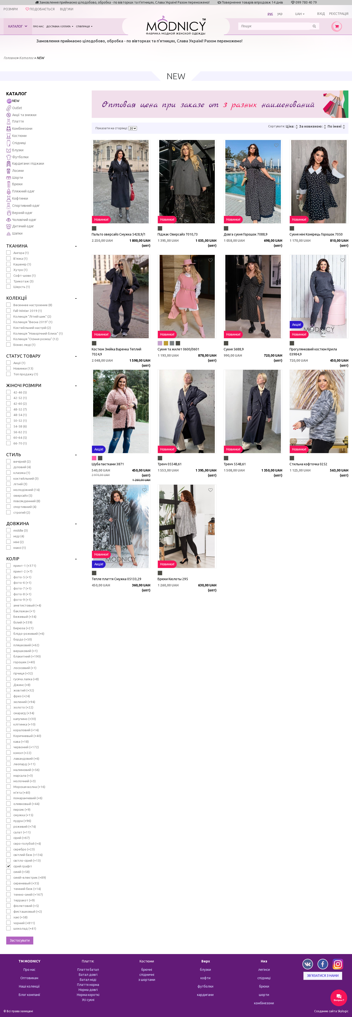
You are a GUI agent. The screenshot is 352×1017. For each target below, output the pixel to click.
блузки (205, 970)
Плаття (18, 121)
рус (270, 14)
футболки (205, 986)
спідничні (146, 975)
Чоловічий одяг (24, 220)
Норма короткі (88, 995)
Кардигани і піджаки (28, 163)
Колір (12, 558)
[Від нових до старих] (325, 126)
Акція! (296, 324)
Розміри (11, 9)
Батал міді (88, 980)
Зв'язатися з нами (323, 976)
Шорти (17, 178)
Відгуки (66, 9)
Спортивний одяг (26, 206)
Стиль (13, 454)
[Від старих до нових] (325, 128)
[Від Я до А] (343, 128)
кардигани (205, 995)
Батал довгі (88, 975)
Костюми (19, 136)
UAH (298, 14)
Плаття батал (88, 970)
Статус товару (23, 356)
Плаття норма (88, 985)
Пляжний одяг (23, 191)
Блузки (17, 150)
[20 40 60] (132, 128)
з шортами (146, 980)
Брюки (17, 184)
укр (280, 14)
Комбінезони (22, 128)
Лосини (18, 171)
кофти (205, 978)
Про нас (38, 26)
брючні (146, 970)
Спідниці (19, 143)
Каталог (15, 26)
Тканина (17, 245)
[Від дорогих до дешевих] (296, 128)
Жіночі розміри (23, 385)
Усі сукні (88, 1000)
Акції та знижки (24, 115)
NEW (15, 101)
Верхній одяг (22, 213)
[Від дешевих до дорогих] (296, 126)
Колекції (16, 298)
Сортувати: (276, 126)
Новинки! (101, 219)
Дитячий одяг (23, 226)
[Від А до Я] (343, 126)
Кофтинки (20, 198)
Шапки (17, 233)
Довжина (17, 523)
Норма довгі (88, 990)
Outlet (17, 108)
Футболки (20, 157)
